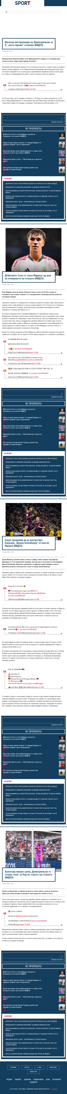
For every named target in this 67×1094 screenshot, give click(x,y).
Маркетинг (53, 1067)
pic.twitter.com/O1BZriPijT (35, 360)
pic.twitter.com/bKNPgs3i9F (16, 596)
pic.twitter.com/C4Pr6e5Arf (39, 373)
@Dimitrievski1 (20, 916)
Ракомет (18, 1079)
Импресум (33, 1072)
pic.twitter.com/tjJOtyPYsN (38, 921)
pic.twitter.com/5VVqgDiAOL (23, 349)
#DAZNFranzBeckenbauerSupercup (26, 593)
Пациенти (33, 1082)
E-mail (39, 1067)
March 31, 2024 (31, 89)
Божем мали (38, 1079)
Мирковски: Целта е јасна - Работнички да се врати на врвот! (22, 160)
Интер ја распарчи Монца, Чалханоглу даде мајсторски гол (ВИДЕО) (28, 216)
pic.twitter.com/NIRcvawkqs (34, 684)
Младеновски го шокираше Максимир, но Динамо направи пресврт (28, 187)
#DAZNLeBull (41, 593)
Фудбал (9, 1079)
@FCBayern (11, 593)
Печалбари (56, 1079)
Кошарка (27, 1079)
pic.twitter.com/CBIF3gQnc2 (28, 629)
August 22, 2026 (33, 352)
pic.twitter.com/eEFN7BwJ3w (37, 85)
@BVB (32, 591)
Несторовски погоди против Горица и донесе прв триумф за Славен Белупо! (20, 169)
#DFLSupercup (15, 681)
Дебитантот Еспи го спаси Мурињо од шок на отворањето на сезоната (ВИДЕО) (19, 135)
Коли (48, 1079)
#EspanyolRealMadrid (20, 360)
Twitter (26, 1067)
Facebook (13, 1067)
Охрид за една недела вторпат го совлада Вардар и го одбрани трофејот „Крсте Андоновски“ (22, 144)
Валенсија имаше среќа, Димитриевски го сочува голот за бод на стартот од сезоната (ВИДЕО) (22, 152)
